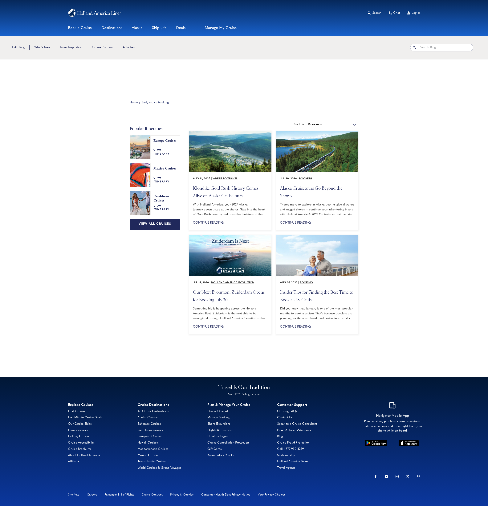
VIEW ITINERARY (161, 152)
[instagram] (397, 476)
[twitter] (407, 476)
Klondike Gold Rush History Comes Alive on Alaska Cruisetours (225, 191)
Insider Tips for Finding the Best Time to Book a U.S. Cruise (316, 295)
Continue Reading (208, 222)
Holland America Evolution (232, 282)
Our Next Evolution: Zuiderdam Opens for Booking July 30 (229, 295)
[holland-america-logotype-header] (94, 13)
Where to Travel (225, 178)
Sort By (299, 124)
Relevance (315, 124)
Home (134, 102)
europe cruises (164, 140)
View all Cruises (155, 223)
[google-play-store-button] (376, 441)
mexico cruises (164, 168)
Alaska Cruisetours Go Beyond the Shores (311, 191)
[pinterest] (418, 476)
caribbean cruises (161, 198)
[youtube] (386, 476)
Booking (305, 178)
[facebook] (375, 476)
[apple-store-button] (409, 441)
